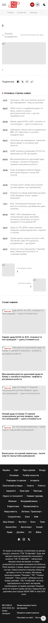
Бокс (33, 522)
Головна (10, 12)
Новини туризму (35, 496)
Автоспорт (26, 527)
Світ (16, 470)
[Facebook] (18, 82)
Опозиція (14, 475)
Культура (24, 491)
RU (38, 5)
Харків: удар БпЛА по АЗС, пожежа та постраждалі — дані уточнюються (22, 338)
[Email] (27, 82)
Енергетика (13, 506)
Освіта (30, 485)
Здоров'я (11, 491)
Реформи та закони (16, 480)
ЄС (30, 532)
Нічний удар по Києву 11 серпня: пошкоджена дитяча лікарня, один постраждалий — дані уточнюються (21, 416)
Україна (6, 470)
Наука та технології (13, 496)
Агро (27, 516)
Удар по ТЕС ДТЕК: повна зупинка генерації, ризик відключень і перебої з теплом (28, 230)
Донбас (20, 532)
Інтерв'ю (34, 480)
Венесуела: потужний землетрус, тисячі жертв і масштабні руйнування (23, 454)
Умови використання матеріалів (26, 606)
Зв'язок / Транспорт (31, 511)
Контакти (39, 617)
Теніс (42, 522)
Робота (41, 485)
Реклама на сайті (25, 617)
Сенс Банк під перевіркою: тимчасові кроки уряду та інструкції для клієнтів (27, 142)
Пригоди (33, 12)
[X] (22, 82)
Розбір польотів (31, 475)
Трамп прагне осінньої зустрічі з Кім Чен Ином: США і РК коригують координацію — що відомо (27, 240)
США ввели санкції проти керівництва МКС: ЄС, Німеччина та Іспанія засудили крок (28, 132)
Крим (9, 532)
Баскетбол (11, 527)
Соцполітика (14, 516)
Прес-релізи (29, 470)
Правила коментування (28, 613)
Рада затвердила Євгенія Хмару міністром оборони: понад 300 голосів (25, 172)
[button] (4, 4)
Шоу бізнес (8, 522)
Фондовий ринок (29, 501)
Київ (36, 516)
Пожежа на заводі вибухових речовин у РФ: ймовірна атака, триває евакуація (28, 195)
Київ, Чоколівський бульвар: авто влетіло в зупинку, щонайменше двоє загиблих (27, 206)
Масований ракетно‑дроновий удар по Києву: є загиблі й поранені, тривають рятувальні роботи (27, 161)
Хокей (39, 527)
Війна (38, 532)
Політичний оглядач (13, 485)
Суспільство (21, 12)
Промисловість (31, 506)
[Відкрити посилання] (32, 82)
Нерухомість (10, 511)
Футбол (22, 522)
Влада (42, 470)
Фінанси (12, 501)
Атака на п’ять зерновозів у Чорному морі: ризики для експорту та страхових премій (27, 251)
